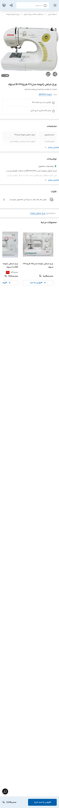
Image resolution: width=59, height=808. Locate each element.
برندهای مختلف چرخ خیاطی (34, 14)
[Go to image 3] (2, 75)
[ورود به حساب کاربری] (11, 5)
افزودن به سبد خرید (42, 802)
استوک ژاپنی (52, 14)
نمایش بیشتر (53, 147)
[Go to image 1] (7, 75)
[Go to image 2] (4, 75)
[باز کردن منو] (54, 5)
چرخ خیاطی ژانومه (12, 14)
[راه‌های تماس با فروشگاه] (5, 791)
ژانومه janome (45, 94)
